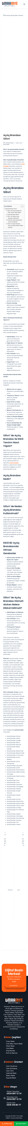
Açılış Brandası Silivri (11, 208)
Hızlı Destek (13, 985)
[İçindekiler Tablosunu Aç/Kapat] (21, 206)
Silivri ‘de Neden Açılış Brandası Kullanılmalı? (13, 217)
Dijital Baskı (6, 144)
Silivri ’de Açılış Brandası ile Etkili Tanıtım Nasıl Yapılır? (14, 211)
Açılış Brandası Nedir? (13, 214)
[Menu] (24, 4)
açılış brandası (14, 463)
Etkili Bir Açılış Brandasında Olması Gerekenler (15, 221)
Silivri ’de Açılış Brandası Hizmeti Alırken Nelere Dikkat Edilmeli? (15, 225)
